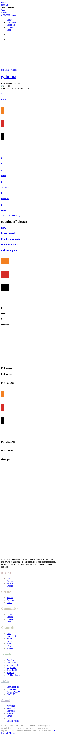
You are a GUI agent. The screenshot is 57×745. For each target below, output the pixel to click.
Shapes (10, 586)
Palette (4, 100)
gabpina (8, 76)
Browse (10, 20)
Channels (11, 25)
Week (13, 215)
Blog (9, 622)
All (2, 215)
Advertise (11, 706)
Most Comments (10, 238)
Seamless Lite (13, 687)
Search (4, 10)
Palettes (10, 581)
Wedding (11, 648)
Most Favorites (9, 244)
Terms (9, 716)
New (3, 227)
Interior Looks (13, 665)
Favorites (5, 199)
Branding (11, 660)
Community (12, 22)
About (5, 700)
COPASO (11, 694)
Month (7, 215)
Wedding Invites (14, 675)
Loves (3, 210)
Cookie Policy (13, 721)
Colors (9, 578)
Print (9, 643)
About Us (11, 708)
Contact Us (11, 711)
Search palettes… (8, 7)
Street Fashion (13, 670)
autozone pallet (9, 250)
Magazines (11, 667)
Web (9, 646)
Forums (10, 614)
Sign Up (4, 5)
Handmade (11, 662)
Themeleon (11, 689)
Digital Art (11, 636)
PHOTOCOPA (13, 692)
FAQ (9, 718)
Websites (10, 672)
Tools (9, 30)
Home (9, 641)
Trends (10, 27)
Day (18, 215)
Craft (9, 633)
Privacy (10, 713)
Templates (5, 187)
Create (4, 12)
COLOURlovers (8, 15)
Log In (4, 2)
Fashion (10, 638)
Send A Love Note (9, 70)
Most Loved (8, 233)
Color (3, 176)
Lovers (10, 619)
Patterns (4, 164)
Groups (10, 617)
